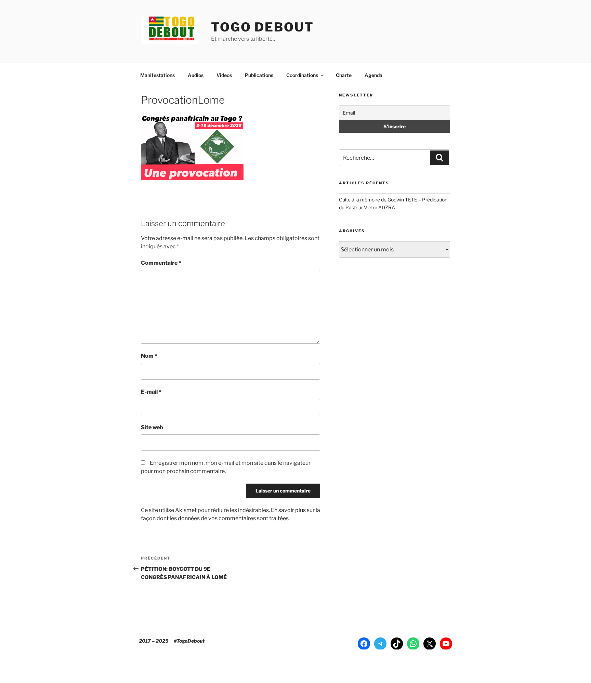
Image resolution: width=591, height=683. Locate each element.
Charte (344, 75)
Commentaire (161, 263)
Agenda (373, 75)
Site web (152, 427)
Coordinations (302, 75)
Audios (195, 75)
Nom (149, 356)
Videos (224, 75)
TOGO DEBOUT (262, 27)
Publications (259, 75)
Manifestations (157, 75)
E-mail (151, 392)
